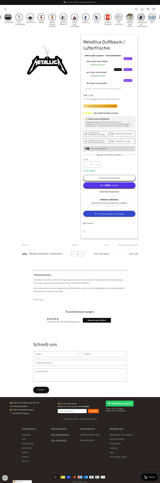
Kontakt (25, 457)
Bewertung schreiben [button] (97, 320)
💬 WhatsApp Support (120, 403)
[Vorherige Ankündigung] (4, 2)
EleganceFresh (83, 482)
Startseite (114, 448)
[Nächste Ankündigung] (155, 2)
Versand (94, 99)
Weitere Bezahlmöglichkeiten (109, 191)
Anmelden (93, 411)
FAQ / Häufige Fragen (118, 457)
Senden (41, 389)
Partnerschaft (115, 443)
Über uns (25, 461)
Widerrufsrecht (28, 443)
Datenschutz (27, 448)
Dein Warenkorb (59, 440)
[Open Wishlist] (148, 9)
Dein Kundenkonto (60, 434)
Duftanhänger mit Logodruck (121, 434)
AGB (23, 439)
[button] (5, 9)
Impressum (26, 434)
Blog (111, 452)
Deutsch (18, 481)
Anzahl (85, 159)
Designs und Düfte (117, 439)
